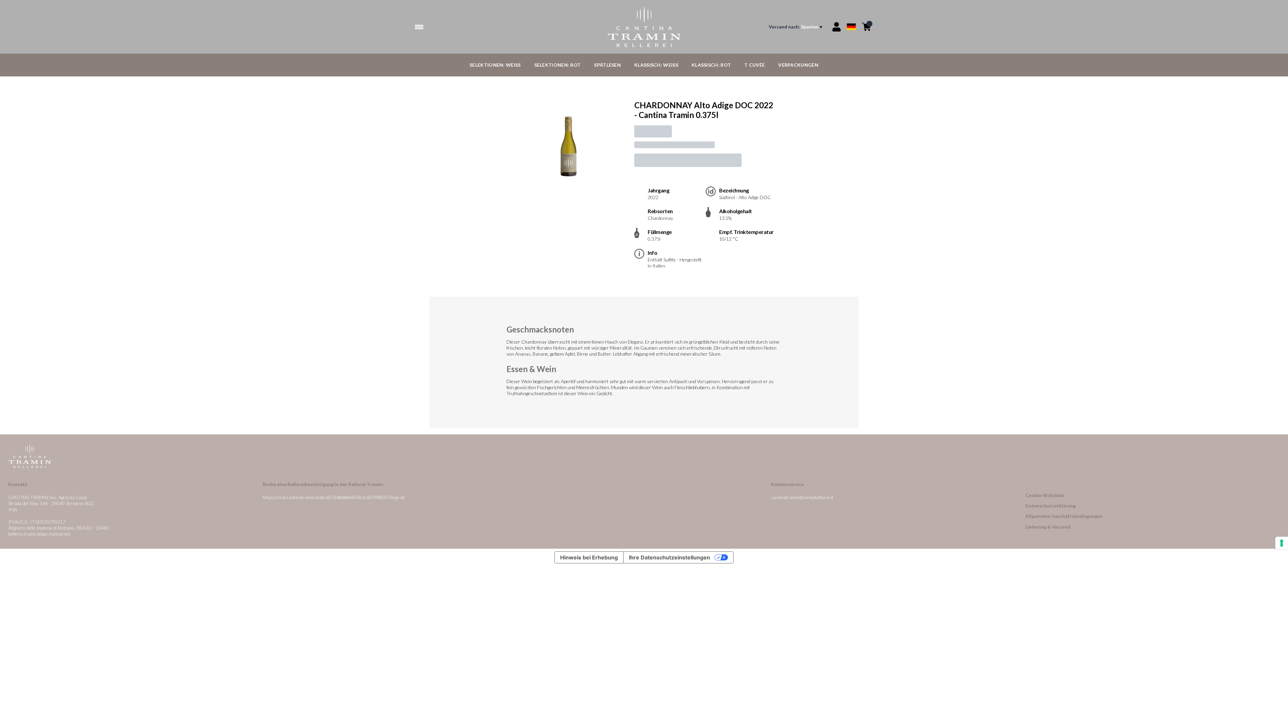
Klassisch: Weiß (656, 65)
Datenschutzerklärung (1050, 505)
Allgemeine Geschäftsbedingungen (1064, 516)
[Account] (836, 27)
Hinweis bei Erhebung (589, 557)
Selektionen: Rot (557, 65)
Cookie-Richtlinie (1045, 495)
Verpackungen (798, 65)
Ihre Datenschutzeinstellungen (669, 557)
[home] (644, 27)
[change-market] (796, 27)
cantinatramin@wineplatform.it (802, 497)
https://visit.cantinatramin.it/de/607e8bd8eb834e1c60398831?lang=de (334, 497)
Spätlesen (607, 65)
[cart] (866, 27)
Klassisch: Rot (711, 65)
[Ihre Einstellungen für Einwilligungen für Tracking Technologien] (1281, 543)
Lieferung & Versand (1047, 527)
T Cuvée (754, 65)
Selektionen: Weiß (495, 65)
